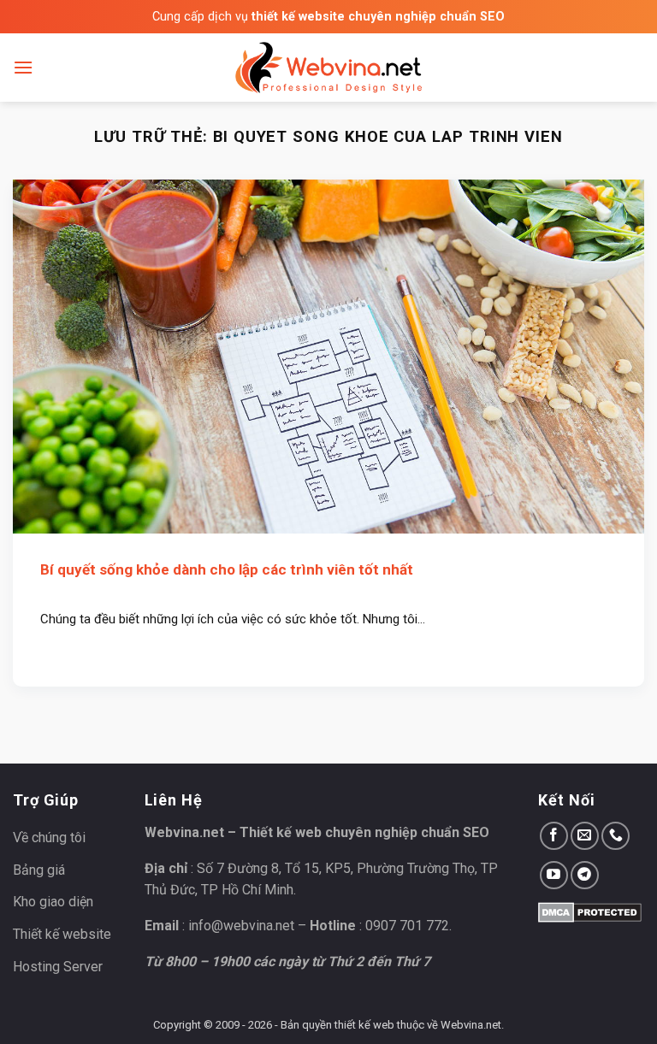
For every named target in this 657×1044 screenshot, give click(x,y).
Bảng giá (39, 870)
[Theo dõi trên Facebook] (554, 836)
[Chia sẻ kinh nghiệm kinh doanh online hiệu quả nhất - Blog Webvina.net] (328, 67)
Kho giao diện (53, 902)
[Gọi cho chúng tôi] (615, 836)
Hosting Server (58, 966)
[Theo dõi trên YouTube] (554, 875)
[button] (23, 67)
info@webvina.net (241, 925)
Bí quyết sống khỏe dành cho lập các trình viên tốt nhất (226, 569)
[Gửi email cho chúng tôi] (585, 836)
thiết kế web (364, 1024)
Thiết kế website (62, 934)
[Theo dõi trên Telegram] (585, 875)
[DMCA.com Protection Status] (590, 911)
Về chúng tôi (49, 837)
